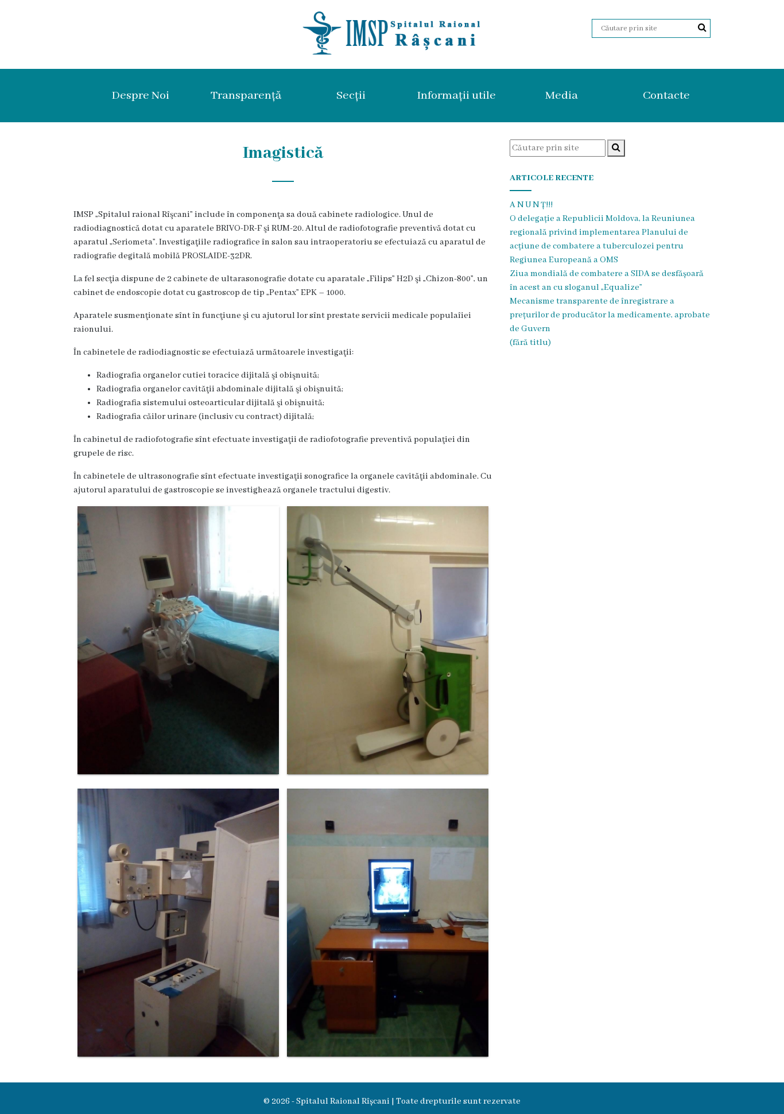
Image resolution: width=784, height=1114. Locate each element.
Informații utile (456, 95)
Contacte (666, 95)
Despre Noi (140, 95)
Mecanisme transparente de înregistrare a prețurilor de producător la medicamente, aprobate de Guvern (610, 315)
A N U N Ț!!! (531, 205)
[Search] (702, 28)
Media (561, 95)
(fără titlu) (530, 342)
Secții (351, 95)
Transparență (246, 95)
